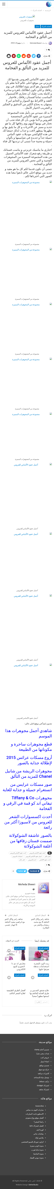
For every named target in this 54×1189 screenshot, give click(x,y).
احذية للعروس (32, 860)
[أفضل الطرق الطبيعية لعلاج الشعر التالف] (15, 981)
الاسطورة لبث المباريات (35, 1114)
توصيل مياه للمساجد (41, 1077)
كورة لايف (40, 1130)
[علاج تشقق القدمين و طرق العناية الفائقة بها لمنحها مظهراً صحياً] (39, 981)
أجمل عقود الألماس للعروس (37, 853)
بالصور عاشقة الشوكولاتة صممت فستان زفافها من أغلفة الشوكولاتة (30, 840)
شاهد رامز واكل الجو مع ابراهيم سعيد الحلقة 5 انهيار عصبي (15, 922)
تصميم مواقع (44, 1065)
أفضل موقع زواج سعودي (34, 1118)
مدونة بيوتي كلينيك (37, 1158)
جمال (37, 26)
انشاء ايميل (44, 1061)
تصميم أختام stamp (41, 1049)
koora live (40, 1106)
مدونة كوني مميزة (37, 1146)
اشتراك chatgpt (43, 1085)
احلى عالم (22, 860)
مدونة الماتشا (38, 1154)
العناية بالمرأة (46, 26)
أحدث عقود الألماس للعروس (18, 853)
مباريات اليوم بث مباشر (35, 1110)
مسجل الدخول (34, 1023)
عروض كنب (44, 1057)
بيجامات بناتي (39, 1134)
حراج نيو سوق (44, 1069)
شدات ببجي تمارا (42, 1053)
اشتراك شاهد (44, 1089)
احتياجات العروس (17, 856)
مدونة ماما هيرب (37, 1150)
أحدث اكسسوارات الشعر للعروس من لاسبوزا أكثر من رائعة (28, 822)
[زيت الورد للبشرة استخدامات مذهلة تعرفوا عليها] (39, 954)
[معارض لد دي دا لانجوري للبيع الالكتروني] (15, 954)
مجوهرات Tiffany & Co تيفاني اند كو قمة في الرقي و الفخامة (27, 803)
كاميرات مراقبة (43, 1073)
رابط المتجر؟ (39, 1122)
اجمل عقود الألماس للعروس (34, 856)
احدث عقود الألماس (45, 860)
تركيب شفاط (44, 1081)
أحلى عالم (48, 856)
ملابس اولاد (39, 1138)
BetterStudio (33, 1185)
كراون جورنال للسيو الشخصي (32, 1142)
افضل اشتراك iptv (37, 1126)
